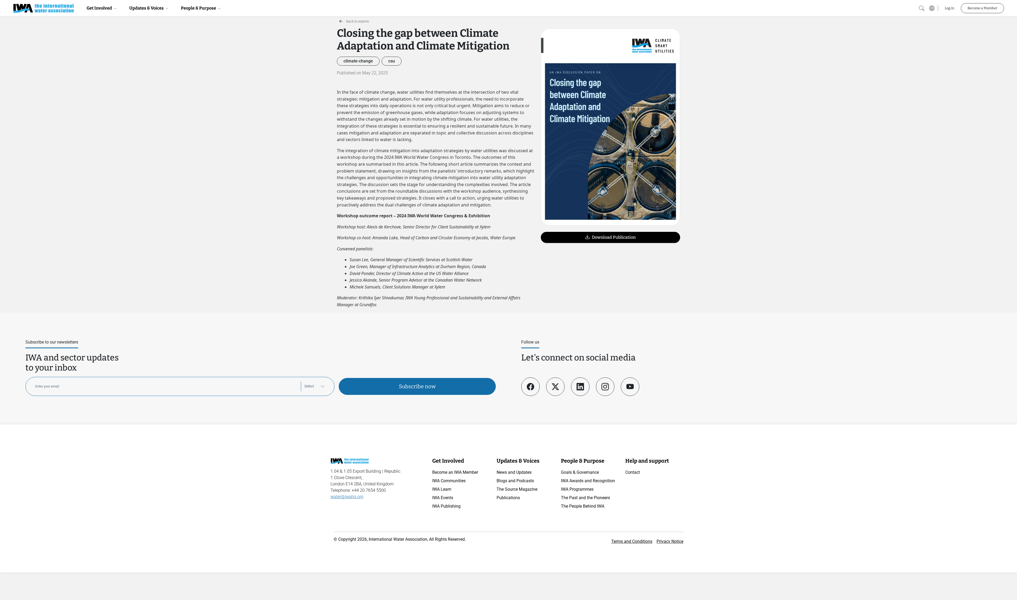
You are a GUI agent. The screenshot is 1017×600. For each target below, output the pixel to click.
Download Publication (613, 237)
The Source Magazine (517, 489)
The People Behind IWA (582, 506)
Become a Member (982, 8)
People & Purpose (199, 8)
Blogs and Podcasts (515, 480)
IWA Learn (441, 489)
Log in (949, 8)
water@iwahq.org (347, 496)
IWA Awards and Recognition (588, 480)
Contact (632, 472)
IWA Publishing (446, 506)
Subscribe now (417, 386)
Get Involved (100, 8)
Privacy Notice (670, 541)
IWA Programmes (577, 489)
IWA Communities (449, 480)
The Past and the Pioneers (585, 497)
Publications (508, 497)
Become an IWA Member (455, 472)
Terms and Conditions (631, 541)
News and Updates (514, 472)
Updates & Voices (146, 8)
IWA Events (442, 497)
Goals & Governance (580, 472)
